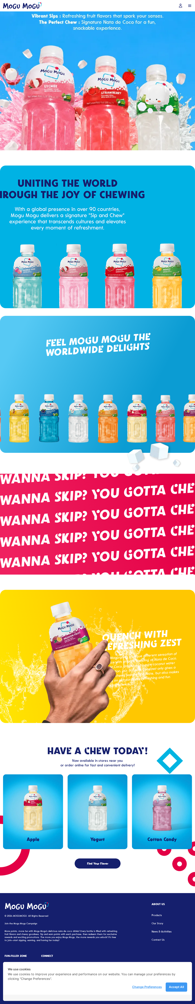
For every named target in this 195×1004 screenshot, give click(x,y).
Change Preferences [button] (147, 987)
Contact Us (158, 940)
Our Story (157, 923)
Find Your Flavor (97, 863)
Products (157, 915)
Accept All (176, 987)
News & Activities (162, 931)
